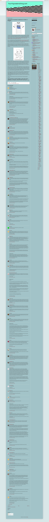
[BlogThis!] (13, 82)
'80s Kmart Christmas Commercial (36, 43)
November (39, 70)
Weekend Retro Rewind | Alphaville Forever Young (39, 86)
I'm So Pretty (10, 385)
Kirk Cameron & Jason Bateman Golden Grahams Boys (39, 153)
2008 (38, 168)
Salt (9, 348)
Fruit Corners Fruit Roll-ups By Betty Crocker (39, 144)
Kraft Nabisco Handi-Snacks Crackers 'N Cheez (39, 104)
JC (9, 496)
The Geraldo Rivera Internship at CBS (39, 83)
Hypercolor (34, 37)
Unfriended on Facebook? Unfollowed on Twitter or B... (39, 80)
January (39, 166)
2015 (38, 65)
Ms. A (10, 126)
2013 (38, 66)
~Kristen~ (10, 298)
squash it (12, 83)
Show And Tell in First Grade (39, 119)
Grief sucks (34, 50)
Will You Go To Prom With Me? (39, 142)
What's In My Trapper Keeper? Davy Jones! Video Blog (39, 90)
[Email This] (12, 82)
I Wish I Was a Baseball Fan (39, 121)
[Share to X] (14, 82)
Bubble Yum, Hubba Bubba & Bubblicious (39, 102)
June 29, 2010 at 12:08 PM (12, 338)
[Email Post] (11, 82)
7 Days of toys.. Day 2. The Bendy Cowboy (37, 59)
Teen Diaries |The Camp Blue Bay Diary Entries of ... (39, 77)
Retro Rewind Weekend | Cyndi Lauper (39, 147)
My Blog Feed (34, 61)
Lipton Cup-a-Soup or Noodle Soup (39, 96)
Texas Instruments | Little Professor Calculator (39, 159)
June (39, 75)
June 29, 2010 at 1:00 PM (12, 359)
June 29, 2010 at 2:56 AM (12, 157)
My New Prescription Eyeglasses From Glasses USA (39, 114)
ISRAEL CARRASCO (11, 170)
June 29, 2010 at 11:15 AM (12, 311)
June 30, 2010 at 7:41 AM (12, 467)
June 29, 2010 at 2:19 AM (12, 128)
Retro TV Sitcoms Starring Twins (39, 131)
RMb (9, 447)
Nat (9, 340)
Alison (10, 230)
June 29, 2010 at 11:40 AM (12, 321)
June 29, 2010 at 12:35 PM (12, 346)
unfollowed (16, 83)
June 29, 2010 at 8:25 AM (12, 212)
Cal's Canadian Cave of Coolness (13, 117)
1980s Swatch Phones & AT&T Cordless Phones (39, 98)
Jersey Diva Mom (11, 452)
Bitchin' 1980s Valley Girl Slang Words (39, 93)
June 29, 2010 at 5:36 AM (12, 175)
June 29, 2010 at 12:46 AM (12, 94)
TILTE (10, 313)
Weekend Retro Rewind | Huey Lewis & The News (39, 128)
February (39, 165)
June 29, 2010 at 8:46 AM (12, 234)
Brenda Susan (10, 154)
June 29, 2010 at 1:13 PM (12, 383)
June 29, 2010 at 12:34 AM (12, 89)
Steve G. (10, 159)
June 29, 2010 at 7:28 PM (12, 450)
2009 (38, 167)
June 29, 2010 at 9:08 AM (12, 251)
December (39, 69)
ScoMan (10, 488)
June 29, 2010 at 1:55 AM (12, 124)
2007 (38, 169)
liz (9, 318)
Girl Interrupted (11, 424)
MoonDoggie (34, 54)
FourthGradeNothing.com (34, 22)
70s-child (34, 52)
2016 (38, 64)
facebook (10, 83)
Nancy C (10, 390)
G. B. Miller (10, 177)
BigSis (10, 226)
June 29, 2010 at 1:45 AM (12, 115)
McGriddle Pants (11, 130)
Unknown (10, 458)
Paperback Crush (34, 48)
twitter (13, 83)
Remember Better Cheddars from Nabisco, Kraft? (39, 138)
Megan (10, 91)
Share (8, 509)
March (39, 164)
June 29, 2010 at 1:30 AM (12, 107)
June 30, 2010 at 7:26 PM (12, 486)
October (39, 71)
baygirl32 (10, 236)
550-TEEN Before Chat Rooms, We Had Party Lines (39, 124)
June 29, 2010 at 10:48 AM (12, 296)
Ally (9, 214)
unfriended (18, 83)
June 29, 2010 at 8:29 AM (12, 224)
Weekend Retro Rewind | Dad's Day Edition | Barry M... (39, 108)
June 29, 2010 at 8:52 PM (12, 456)
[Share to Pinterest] (15, 82)
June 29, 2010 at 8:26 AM (12, 217)
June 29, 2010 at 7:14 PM (12, 445)
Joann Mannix (10, 361)
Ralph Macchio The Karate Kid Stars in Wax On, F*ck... (39, 134)
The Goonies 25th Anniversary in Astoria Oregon (39, 150)
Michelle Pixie (10, 469)
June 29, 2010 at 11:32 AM (12, 316)
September (39, 72)
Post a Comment (10, 504)
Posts (9, 513)
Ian (9, 219)
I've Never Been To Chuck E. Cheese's (39, 117)
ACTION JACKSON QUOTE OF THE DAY (37, 57)
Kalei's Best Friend (11, 187)
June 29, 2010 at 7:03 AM (12, 185)
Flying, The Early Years (39, 161)
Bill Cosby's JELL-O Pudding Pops (39, 156)
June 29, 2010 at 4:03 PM (12, 422)
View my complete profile (37, 29)
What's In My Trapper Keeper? (39, 111)
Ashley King (10, 109)
